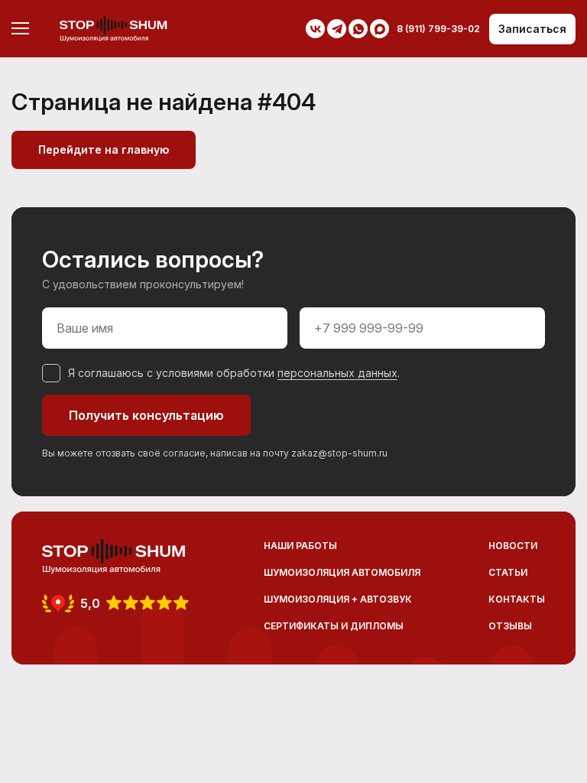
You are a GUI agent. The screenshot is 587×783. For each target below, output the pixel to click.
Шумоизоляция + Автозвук (338, 599)
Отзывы (510, 626)
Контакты (516, 599)
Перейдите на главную (103, 149)
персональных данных (337, 372)
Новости (512, 545)
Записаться (532, 28)
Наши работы (300, 545)
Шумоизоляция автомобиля (342, 572)
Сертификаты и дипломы (334, 626)
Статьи (507, 572)
